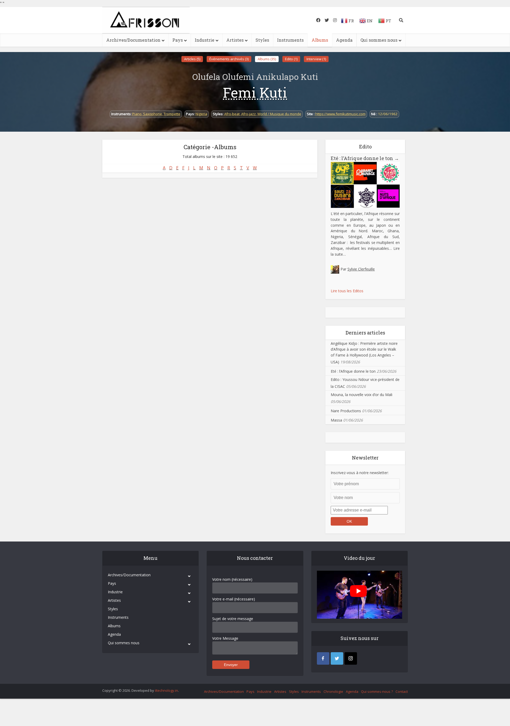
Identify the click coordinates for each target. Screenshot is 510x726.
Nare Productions (346, 410)
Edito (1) (291, 59)
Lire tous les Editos (347, 290)
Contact (402, 691)
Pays (177, 40)
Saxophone (152, 113)
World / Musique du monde (279, 113)
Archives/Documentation (133, 40)
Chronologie (333, 691)
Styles (262, 40)
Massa (336, 420)
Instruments (290, 40)
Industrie (204, 40)
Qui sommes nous (378, 40)
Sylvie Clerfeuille (361, 269)
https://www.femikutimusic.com (340, 113)
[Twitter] (337, 658)
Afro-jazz (248, 113)
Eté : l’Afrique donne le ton (365, 158)
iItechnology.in (166, 690)
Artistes (235, 40)
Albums (320, 40)
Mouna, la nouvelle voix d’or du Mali (361, 394)
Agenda (344, 40)
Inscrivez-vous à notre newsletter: (360, 472)
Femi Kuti (255, 92)
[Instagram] (351, 658)
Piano (137, 113)
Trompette (172, 113)
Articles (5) (192, 59)
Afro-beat (232, 113)
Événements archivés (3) (229, 59)
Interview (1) (316, 59)
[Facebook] (323, 658)
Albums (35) (267, 59)
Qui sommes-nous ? (377, 691)
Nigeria (201, 113)
